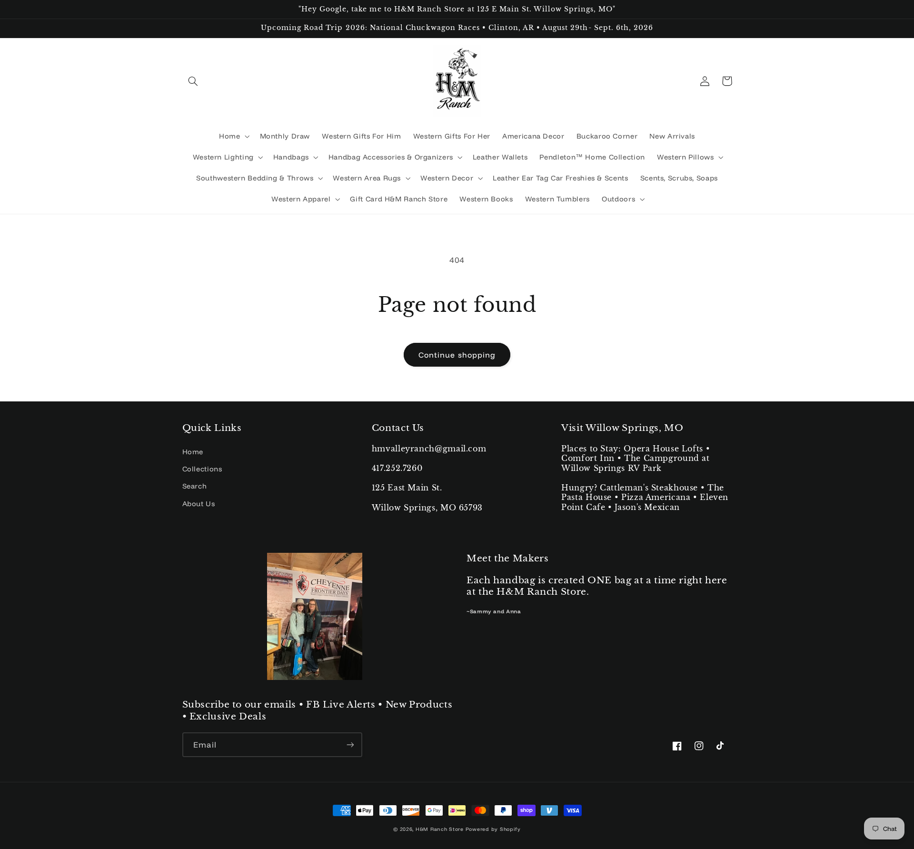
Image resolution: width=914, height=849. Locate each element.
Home (193, 451)
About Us (198, 503)
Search (194, 485)
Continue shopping (457, 355)
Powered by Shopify (493, 829)
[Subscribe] (350, 744)
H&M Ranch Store (440, 829)
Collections (202, 468)
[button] (193, 81)
